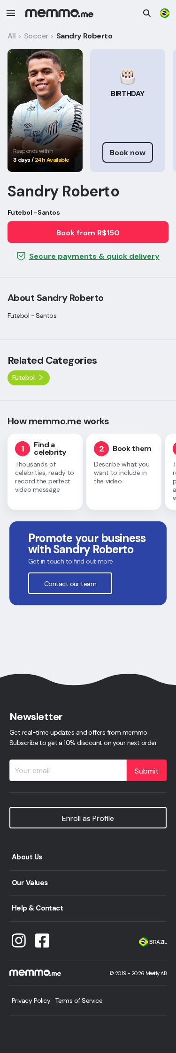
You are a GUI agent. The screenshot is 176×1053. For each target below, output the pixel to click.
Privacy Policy (31, 1000)
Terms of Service (78, 1000)
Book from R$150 (88, 233)
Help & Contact (37, 908)
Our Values (29, 883)
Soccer (36, 36)
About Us (27, 857)
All (11, 36)
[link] (164, 13)
